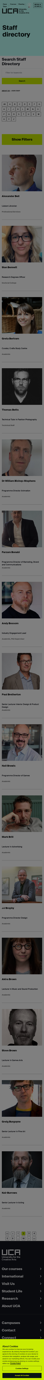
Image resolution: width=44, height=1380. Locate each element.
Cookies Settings (22, 1368)
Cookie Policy (15, 1363)
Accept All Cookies (22, 1375)
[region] (22, 1359)
